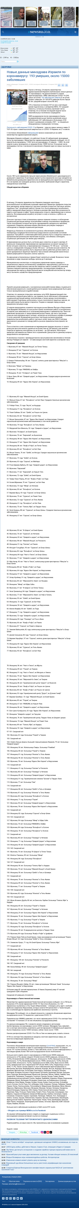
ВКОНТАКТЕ (37, 1119)
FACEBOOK (11, 1119)
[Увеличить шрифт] (62, 85)
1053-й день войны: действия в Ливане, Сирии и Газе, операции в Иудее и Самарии (38, 1147)
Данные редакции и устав (67, 1181)
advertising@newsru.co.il (17, 1184)
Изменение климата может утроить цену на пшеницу (26, 1160)
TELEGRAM (20, 1119)
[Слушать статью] (68, 85)
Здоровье (6, 67)
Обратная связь (14, 1181)
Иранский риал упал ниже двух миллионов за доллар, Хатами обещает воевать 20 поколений (42, 1154)
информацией (32, 133)
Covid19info (51, 1046)
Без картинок (50, 1181)
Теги (3, 1181)
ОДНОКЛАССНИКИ (50, 1119)
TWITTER (28, 1119)
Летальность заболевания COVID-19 (21, 127)
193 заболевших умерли (50, 98)
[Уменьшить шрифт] (59, 85)
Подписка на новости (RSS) (32, 1181)
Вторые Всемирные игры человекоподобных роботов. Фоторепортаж (32, 1157)
